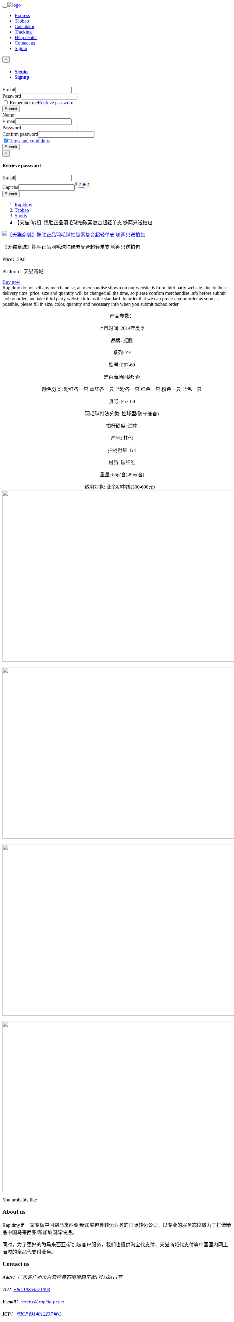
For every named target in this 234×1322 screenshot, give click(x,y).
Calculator (24, 26)
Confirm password (20, 134)
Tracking (23, 31)
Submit (11, 109)
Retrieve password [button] (55, 102)
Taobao (22, 20)
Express (22, 15)
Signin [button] (21, 48)
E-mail (8, 89)
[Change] (83, 185)
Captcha (10, 187)
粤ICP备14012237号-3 (39, 1314)
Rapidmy (23, 204)
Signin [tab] (21, 71)
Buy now (11, 282)
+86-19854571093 (31, 1289)
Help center (26, 37)
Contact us (25, 42)
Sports (21, 215)
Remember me (41, 102)
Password (11, 96)
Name (8, 114)
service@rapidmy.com (42, 1301)
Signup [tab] (22, 77)
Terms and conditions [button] (29, 140)
